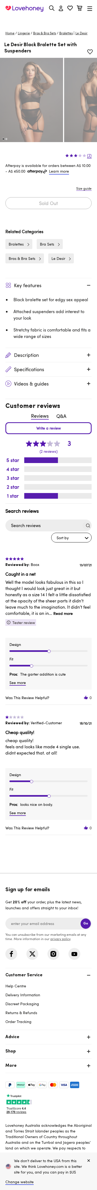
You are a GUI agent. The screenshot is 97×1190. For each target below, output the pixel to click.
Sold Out (48, 203)
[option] (31, 100)
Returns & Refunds (21, 1012)
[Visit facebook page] (11, 954)
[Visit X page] (32, 954)
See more (17, 682)
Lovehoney (48, 21)
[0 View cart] (79, 8)
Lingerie (24, 33)
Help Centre (15, 985)
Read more (63, 613)
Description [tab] (26, 355)
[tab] (48, 998)
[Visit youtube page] (74, 954)
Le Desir (58, 258)
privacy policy (60, 939)
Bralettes (66, 33)
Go (85, 923)
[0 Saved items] (70, 8)
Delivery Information (22, 994)
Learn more (59, 171)
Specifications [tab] (29, 369)
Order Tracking (18, 1021)
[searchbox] (43, 525)
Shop (10, 1051)
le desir (81, 33)
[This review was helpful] (86, 697)
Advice (12, 1037)
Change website (19, 1181)
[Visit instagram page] (53, 954)
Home (10, 33)
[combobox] (71, 537)
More (11, 1066)
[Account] (61, 8)
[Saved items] (90, 52)
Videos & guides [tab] (31, 383)
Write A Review (48, 428)
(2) (89, 155)
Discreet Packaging (22, 1003)
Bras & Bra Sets (44, 33)
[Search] (52, 8)
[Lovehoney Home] (24, 8)
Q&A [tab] (61, 416)
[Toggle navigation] (89, 8)
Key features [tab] (27, 285)
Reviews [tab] (40, 416)
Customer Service (24, 975)
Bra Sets (47, 244)
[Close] (88, 1161)
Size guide (84, 188)
